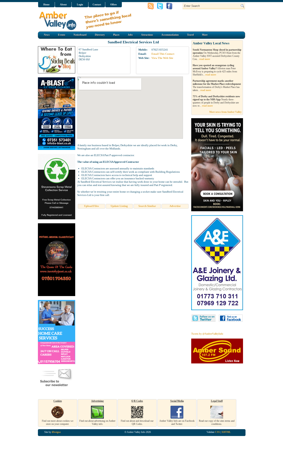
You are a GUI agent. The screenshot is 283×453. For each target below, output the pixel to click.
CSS (217, 432)
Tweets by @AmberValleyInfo (207, 333)
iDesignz (56, 432)
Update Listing (119, 206)
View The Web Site (162, 58)
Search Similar (147, 206)
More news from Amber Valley (225, 112)
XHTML (226, 432)
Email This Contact (162, 53)
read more (204, 59)
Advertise (175, 206)
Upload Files (91, 206)
